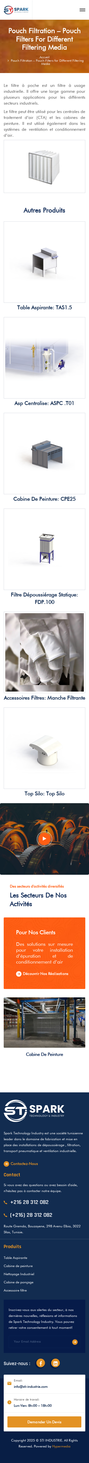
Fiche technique (27, 297)
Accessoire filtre (15, 1290)
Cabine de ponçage (18, 1282)
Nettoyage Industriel (19, 1274)
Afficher (67, 297)
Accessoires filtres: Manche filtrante (44, 698)
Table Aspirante (15, 1258)
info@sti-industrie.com (31, 1386)
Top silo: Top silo (45, 794)
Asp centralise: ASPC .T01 (44, 403)
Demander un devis (44, 1422)
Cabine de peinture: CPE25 (44, 499)
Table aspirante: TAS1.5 (44, 307)
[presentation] (75, 1030)
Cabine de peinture (44, 1054)
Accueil (44, 57)
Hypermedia (61, 1446)
